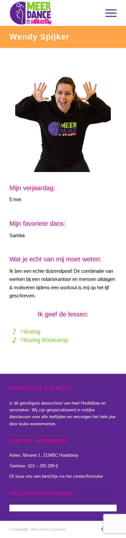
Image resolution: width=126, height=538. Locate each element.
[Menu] (108, 13)
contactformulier (88, 476)
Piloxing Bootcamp (44, 340)
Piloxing (30, 331)
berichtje (50, 476)
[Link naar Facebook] (102, 529)
